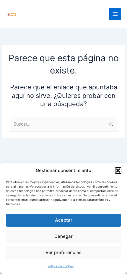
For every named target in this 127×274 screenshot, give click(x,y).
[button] (118, 170)
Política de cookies (61, 266)
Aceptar (63, 220)
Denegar (63, 236)
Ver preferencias (63, 252)
